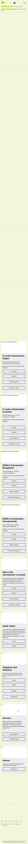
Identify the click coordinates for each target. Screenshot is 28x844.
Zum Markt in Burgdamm (14, 497)
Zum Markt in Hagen (14, 387)
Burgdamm (14, 690)
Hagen (14, 641)
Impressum (18, 824)
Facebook (14, 371)
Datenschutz (5, 825)
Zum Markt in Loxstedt (14, 444)
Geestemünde (14, 696)
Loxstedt (14, 646)
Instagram (14, 376)
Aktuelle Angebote (14, 382)
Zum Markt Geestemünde (14, 550)
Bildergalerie (14, 769)
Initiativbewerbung (14, 739)
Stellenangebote (14, 734)
